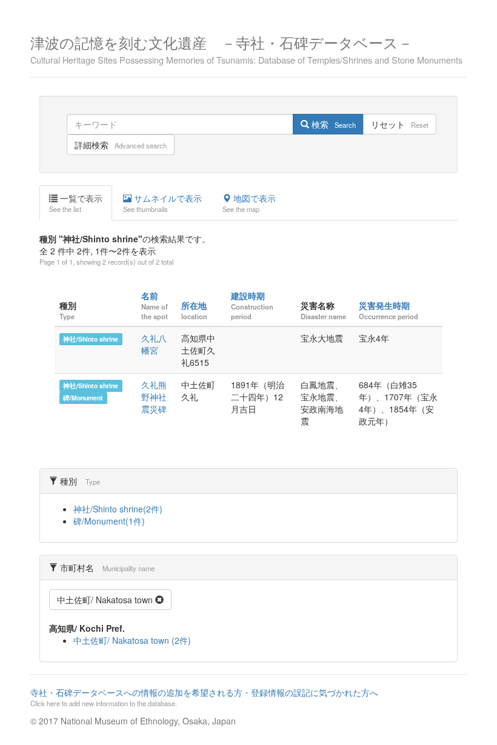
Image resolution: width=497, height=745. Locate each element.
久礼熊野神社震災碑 (154, 397)
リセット (400, 124)
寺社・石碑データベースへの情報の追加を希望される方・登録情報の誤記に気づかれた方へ (204, 697)
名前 (149, 296)
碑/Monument (83, 397)
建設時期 (248, 296)
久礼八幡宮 (154, 344)
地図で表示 (249, 203)
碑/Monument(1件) (109, 521)
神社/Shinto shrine (90, 338)
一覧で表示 (75, 203)
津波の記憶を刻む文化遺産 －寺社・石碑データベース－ (246, 48)
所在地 (194, 305)
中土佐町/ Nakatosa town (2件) (132, 640)
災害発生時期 (384, 305)
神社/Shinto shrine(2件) (117, 509)
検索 (332, 124)
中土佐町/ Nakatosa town (106, 600)
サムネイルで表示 (162, 203)
